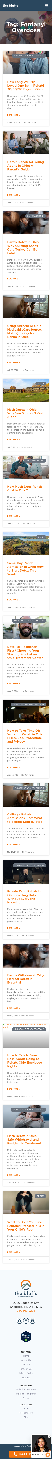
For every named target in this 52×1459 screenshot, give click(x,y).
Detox (26, 1398)
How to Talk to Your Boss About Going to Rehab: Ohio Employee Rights (24, 1060)
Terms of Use (26, 1369)
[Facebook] (19, 1321)
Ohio (26, 1417)
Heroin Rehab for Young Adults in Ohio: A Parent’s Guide (25, 165)
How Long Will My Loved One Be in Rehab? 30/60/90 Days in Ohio (25, 85)
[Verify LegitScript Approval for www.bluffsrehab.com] (26, 1342)
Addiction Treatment (26, 1390)
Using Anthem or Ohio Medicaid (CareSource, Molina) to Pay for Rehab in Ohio (24, 331)
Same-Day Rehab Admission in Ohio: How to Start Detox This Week (25, 568)
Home (26, 1356)
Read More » (13, 115)
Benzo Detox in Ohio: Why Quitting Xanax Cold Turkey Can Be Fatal (23, 247)
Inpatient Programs (26, 1394)
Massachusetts (26, 1413)
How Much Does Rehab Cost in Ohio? (24, 488)
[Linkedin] (32, 1321)
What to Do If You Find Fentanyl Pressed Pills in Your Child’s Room (25, 1225)
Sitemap (26, 1378)
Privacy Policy (26, 1373)
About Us (26, 1360)
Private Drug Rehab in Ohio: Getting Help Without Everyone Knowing (24, 896)
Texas (26, 1409)
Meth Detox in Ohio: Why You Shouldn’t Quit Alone (25, 413)
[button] (46, 5)
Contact (26, 1365)
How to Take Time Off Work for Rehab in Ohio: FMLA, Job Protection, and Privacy (25, 736)
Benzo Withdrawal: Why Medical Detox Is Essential (25, 978)
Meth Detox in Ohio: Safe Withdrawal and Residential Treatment (24, 1139)
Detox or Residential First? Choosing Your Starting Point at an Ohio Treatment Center (25, 652)
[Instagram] (26, 1321)
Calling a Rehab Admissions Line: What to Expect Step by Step (25, 817)
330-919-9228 (26, 1311)
